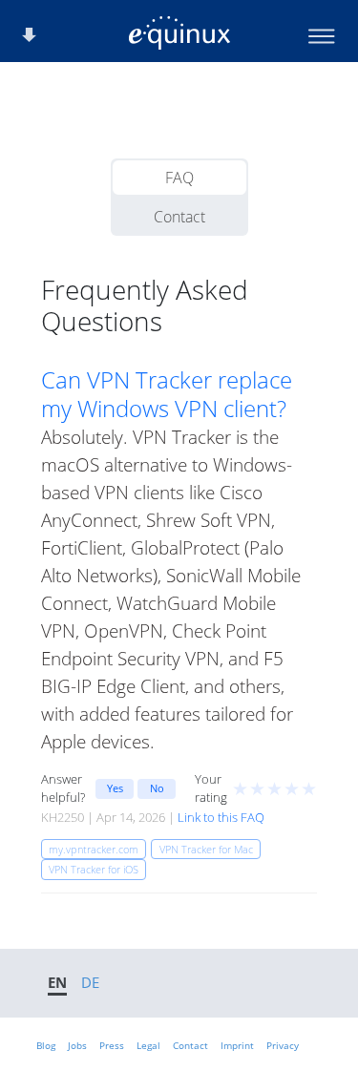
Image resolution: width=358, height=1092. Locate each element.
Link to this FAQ (221, 817)
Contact (179, 216)
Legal (148, 1045)
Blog (45, 1045)
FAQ (179, 177)
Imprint (237, 1045)
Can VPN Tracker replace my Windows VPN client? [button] (166, 394)
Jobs (77, 1045)
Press (111, 1045)
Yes (115, 788)
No (157, 788)
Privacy (282, 1045)
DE (90, 982)
